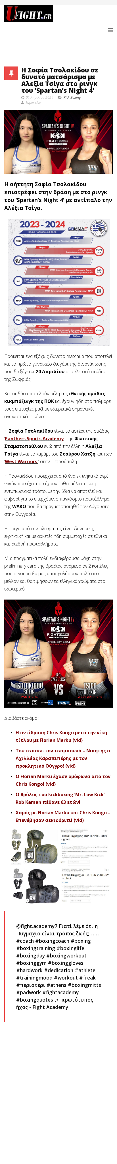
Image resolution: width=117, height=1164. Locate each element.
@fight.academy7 (36, 926)
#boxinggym (31, 962)
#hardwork (29, 970)
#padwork (28, 992)
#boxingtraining (35, 948)
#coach (25, 940)
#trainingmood (34, 977)
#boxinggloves (65, 962)
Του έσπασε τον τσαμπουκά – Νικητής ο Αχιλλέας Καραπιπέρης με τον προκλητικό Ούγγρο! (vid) (63, 758)
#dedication (58, 970)
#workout (66, 977)
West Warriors (21, 461)
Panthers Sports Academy (34, 438)
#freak (87, 977)
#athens (56, 985)
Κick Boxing (72, 97)
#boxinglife (70, 948)
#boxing (81, 940)
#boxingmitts (84, 985)
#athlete (85, 970)
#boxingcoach (52, 940)
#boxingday (30, 955)
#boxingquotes (34, 999)
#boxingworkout (66, 955)
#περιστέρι (30, 985)
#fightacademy (60, 992)
